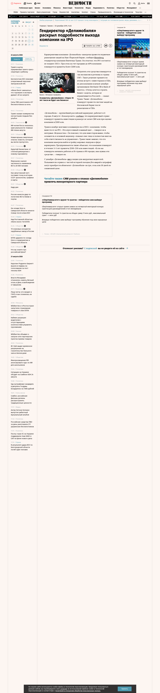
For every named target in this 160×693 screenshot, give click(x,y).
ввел (69, 159)
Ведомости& (64, 12)
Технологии (79, 8)
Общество (121, 8)
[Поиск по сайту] (134, 3)
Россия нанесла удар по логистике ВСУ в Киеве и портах (21, 196)
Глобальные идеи (25, 8)
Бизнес (37, 8)
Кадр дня (14, 187)
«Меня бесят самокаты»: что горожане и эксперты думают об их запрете (21, 92)
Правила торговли (27, 12)
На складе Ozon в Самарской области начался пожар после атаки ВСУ (22, 210)
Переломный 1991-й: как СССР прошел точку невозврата (76, 20)
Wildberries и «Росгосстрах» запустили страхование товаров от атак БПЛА (22, 308)
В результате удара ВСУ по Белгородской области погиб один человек (22, 447)
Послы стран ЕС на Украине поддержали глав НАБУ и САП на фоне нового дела (22, 436)
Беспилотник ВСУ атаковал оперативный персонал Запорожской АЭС (22, 81)
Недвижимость (98, 8)
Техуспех (138, 12)
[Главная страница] (80, 3)
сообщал (80, 116)
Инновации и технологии (123, 12)
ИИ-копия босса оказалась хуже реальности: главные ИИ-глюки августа (22, 127)
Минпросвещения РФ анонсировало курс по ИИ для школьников (21, 362)
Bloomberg (99, 57)
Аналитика (75, 12)
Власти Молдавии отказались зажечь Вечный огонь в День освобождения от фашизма (22, 281)
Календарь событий (15, 22)
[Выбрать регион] (130, 3)
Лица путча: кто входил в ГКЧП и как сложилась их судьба (21, 294)
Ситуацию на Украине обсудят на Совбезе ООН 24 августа (22, 374)
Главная (43, 26)
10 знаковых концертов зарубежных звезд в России (22, 230)
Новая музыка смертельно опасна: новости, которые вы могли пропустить (22, 139)
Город (55, 12)
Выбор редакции (46, 20)
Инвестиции (67, 8)
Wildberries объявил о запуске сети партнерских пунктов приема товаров (21, 336)
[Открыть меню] (148, 3)
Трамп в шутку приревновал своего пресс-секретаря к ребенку (22, 69)
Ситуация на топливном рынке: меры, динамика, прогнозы (122, 20)
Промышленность (104, 12)
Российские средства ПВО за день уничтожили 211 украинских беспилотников (22, 424)
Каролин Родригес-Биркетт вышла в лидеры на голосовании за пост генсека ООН (22, 267)
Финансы (57, 8)
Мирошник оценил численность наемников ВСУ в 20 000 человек (21, 163)
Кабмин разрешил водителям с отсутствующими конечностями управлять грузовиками (21, 322)
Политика (110, 8)
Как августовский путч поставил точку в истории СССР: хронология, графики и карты (22, 176)
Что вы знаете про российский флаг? (18, 251)
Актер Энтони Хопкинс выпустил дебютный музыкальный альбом (20, 412)
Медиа (88, 8)
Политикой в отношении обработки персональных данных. (78, 691)
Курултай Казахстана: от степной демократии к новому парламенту (21, 151)
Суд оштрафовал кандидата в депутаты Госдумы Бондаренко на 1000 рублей (22, 386)
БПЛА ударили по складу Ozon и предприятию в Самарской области (21, 240)
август (28, 22)
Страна (93, 12)
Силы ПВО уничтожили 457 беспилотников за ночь (22, 103)
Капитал (85, 12)
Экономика (47, 8)
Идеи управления (43, 12)
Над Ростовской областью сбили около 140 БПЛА (22, 220)
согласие (63, 689)
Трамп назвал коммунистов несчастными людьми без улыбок (22, 116)
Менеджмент (132, 8)
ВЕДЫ (16, 12)
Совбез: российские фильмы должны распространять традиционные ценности (21, 399)
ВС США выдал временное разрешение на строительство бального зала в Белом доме (21, 349)
